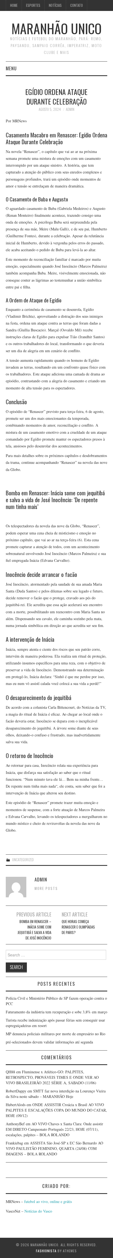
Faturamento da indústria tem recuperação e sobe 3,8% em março (56, 1011)
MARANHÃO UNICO (56, 28)
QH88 (10, 1071)
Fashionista (46, 1250)
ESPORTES (33, 5)
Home (14, 5)
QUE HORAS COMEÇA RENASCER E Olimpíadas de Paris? (78, 927)
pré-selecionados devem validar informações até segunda (49, 1042)
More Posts (46, 888)
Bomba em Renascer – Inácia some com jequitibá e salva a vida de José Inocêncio (34, 930)
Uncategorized (23, 859)
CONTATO (76, 5)
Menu (11, 68)
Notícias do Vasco (37, 1211)
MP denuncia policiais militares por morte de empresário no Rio (55, 1033)
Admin (70, 109)
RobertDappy (16, 1091)
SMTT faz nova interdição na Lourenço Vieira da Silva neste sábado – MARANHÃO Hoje (56, 1093)
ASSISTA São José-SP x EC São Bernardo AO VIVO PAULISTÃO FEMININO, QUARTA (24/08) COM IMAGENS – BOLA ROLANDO (54, 1148)
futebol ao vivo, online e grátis (48, 1201)
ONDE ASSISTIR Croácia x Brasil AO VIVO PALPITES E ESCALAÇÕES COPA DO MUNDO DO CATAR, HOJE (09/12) (56, 1110)
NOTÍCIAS (55, 5)
